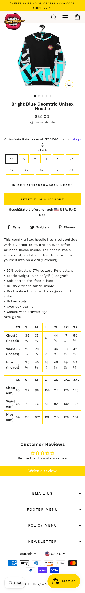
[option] (42, 5)
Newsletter (42, 541)
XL (59, 159)
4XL (43, 170)
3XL (13, 170)
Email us (42, 493)
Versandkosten (46, 122)
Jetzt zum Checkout (42, 199)
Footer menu (42, 509)
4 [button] (47, 96)
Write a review (42, 470)
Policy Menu (42, 525)
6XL (72, 170)
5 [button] (51, 96)
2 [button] (39, 96)
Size (42, 150)
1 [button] (35, 96)
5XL (57, 170)
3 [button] (43, 96)
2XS (28, 170)
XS (11, 159)
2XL (73, 159)
